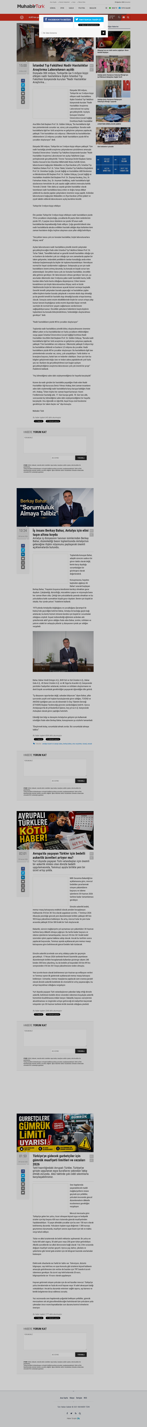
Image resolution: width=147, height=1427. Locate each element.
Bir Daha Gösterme (50, 33)
